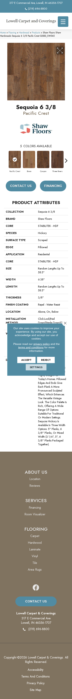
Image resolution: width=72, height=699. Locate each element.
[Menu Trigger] (63, 21)
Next (66, 158)
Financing (53, 186)
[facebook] (36, 587)
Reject (46, 360)
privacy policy (41, 343)
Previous (6, 158)
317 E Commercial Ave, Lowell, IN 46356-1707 (36, 3)
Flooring (12, 32)
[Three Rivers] (57, 159)
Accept (26, 360)
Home (3, 32)
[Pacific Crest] (15, 159)
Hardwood (24, 32)
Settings (36, 367)
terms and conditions (31, 347)
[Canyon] (43, 159)
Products (36, 32)
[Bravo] (29, 159)
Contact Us (21, 186)
